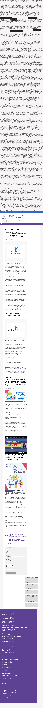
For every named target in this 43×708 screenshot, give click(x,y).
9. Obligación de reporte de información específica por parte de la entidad (32, 600)
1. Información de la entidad (32, 577)
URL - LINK (8, 555)
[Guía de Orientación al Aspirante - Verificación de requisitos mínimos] (16, 491)
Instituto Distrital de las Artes (7, 678)
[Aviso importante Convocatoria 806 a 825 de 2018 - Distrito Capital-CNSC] (16, 339)
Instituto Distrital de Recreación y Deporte (9, 677)
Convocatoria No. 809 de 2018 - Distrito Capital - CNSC (16, 536)
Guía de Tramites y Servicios (7, 662)
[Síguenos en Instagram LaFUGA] (2, 221)
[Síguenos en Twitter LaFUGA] (6, 221)
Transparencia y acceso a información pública (10, 665)
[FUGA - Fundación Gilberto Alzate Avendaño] (13, 219)
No (7, 552)
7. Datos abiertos (29, 593)
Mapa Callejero (4, 664)
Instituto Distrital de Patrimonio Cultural (9, 681)
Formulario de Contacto (6, 667)
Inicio (5, 227)
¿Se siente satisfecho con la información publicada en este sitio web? (14, 550)
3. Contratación (29, 582)
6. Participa (28, 590)
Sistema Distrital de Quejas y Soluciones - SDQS (10, 661)
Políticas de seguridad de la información (9, 668)
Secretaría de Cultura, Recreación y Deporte (9, 675)
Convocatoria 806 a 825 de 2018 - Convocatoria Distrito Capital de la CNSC (16, 540)
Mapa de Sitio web (5, 672)
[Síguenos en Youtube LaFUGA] (4, 221)
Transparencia (9, 227)
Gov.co (3, 686)
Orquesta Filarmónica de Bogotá (7, 680)
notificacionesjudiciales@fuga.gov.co (8, 618)
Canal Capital (4, 683)
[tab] (31, 578)
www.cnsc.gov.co (18, 368)
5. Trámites (28, 588)
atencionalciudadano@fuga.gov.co (7, 617)
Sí (7, 551)
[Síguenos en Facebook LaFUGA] (9, 221)
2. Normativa (29, 579)
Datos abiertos (4, 670)
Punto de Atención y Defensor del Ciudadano (10, 659)
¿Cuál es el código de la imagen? (11, 568)
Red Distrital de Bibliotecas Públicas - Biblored (10, 684)
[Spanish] (21, 221)
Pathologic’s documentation (14, 32)
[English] (23, 221)
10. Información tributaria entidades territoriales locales (31, 604)
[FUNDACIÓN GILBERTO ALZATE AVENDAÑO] (9, 693)
